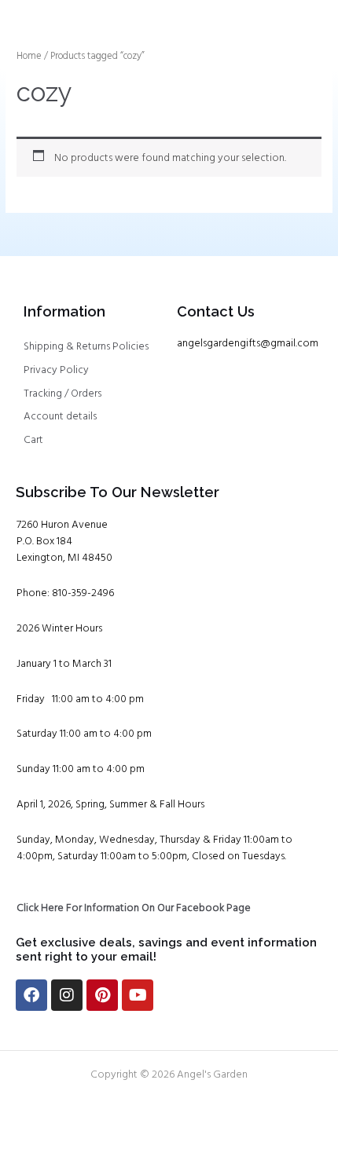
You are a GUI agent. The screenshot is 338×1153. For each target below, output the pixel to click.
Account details (60, 416)
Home (29, 56)
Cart (33, 440)
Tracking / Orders (62, 394)
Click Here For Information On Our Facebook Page (134, 908)
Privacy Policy (56, 370)
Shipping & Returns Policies (86, 347)
